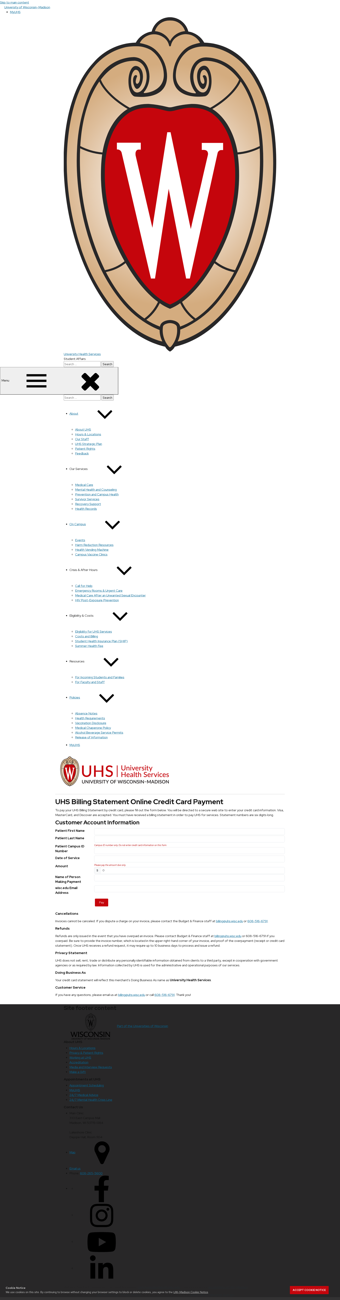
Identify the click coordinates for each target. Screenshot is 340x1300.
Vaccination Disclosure (90, 723)
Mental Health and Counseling (96, 490)
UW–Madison (27, 7)
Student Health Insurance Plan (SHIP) (101, 641)
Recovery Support (88, 504)
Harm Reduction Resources (94, 545)
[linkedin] (101, 1268)
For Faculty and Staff (90, 682)
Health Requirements (90, 718)
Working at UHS (80, 1057)
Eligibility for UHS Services (93, 631)
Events (80, 540)
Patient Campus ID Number (69, 848)
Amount (61, 866)
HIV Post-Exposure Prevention (97, 600)
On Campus (77, 524)
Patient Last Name (69, 838)
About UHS (83, 429)
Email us (75, 1168)
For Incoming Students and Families (99, 677)
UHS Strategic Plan (88, 444)
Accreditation (78, 1062)
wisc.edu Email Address (66, 890)
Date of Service (67, 858)
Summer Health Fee (89, 646)
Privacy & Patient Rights (86, 1053)
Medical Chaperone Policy (93, 728)
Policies (74, 697)
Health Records (86, 509)
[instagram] (101, 1215)
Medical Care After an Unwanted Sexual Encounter (110, 595)
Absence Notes (86, 713)
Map (72, 1152)
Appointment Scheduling (86, 1085)
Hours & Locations (88, 434)
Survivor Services (87, 499)
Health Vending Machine (92, 550)
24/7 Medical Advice (83, 1095)
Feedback (82, 453)
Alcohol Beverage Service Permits (99, 732)
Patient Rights (85, 449)
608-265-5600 (91, 1173)
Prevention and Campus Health (97, 494)
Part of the (142, 1026)
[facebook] (101, 1188)
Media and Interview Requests (90, 1067)
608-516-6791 (257, 921)
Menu (5, 381)
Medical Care (84, 485)
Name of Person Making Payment (68, 879)
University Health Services (82, 354)
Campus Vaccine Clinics (91, 554)
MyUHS (15, 12)
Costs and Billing (86, 636)
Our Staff (82, 439)
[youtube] (101, 1242)
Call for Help (83, 586)
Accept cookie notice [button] (309, 1290)
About (73, 413)
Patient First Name (70, 831)
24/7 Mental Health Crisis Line (90, 1100)
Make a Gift (77, 1072)
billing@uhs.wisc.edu (229, 921)
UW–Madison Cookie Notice (190, 1292)
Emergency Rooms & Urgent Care (99, 591)
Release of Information (91, 737)
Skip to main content (14, 2)
